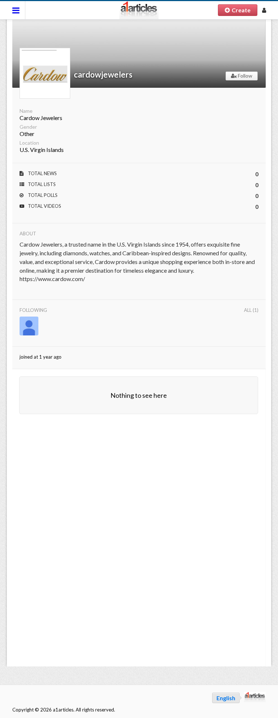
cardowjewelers (103, 74)
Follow (244, 76)
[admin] (29, 326)
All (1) (251, 310)
